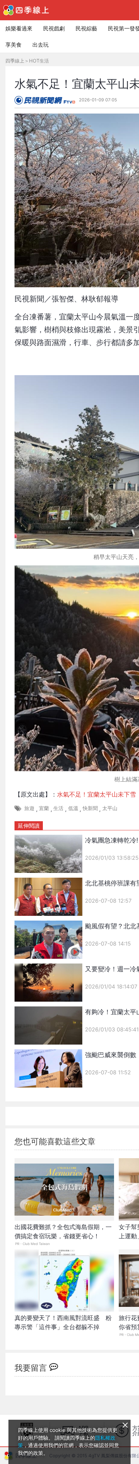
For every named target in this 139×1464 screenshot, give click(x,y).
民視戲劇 (54, 28)
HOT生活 (39, 61)
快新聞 (90, 808)
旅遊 (29, 808)
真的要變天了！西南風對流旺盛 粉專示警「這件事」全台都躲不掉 (63, 1322)
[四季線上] (26, 10)
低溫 (73, 808)
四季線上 (14, 61)
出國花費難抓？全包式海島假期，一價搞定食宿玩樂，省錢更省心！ (63, 1231)
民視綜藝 (86, 28)
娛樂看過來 (18, 28)
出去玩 (40, 44)
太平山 (109, 808)
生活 (58, 808)
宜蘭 (44, 808)
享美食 (13, 44)
